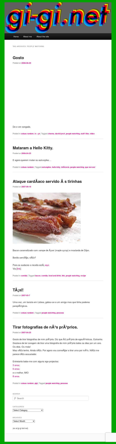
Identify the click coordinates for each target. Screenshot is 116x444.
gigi (36, 383)
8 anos (16, 376)
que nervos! (90, 167)
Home (16, 36)
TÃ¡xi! (18, 290)
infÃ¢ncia (65, 167)
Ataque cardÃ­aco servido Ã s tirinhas (47, 181)
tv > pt (37, 133)
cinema (51, 133)
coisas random (27, 133)
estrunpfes (46, 167)
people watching (73, 133)
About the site (43, 36)
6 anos (16, 368)
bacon (37, 275)
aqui (47, 264)
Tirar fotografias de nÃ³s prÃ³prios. (45, 327)
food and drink (55, 275)
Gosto (18, 57)
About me (27, 36)
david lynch (60, 133)
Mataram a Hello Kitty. (33, 148)
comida (24, 275)
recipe (83, 275)
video (92, 133)
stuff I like (85, 133)
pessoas (60, 312)
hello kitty (56, 167)
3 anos (16, 365)
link (18, 268)
